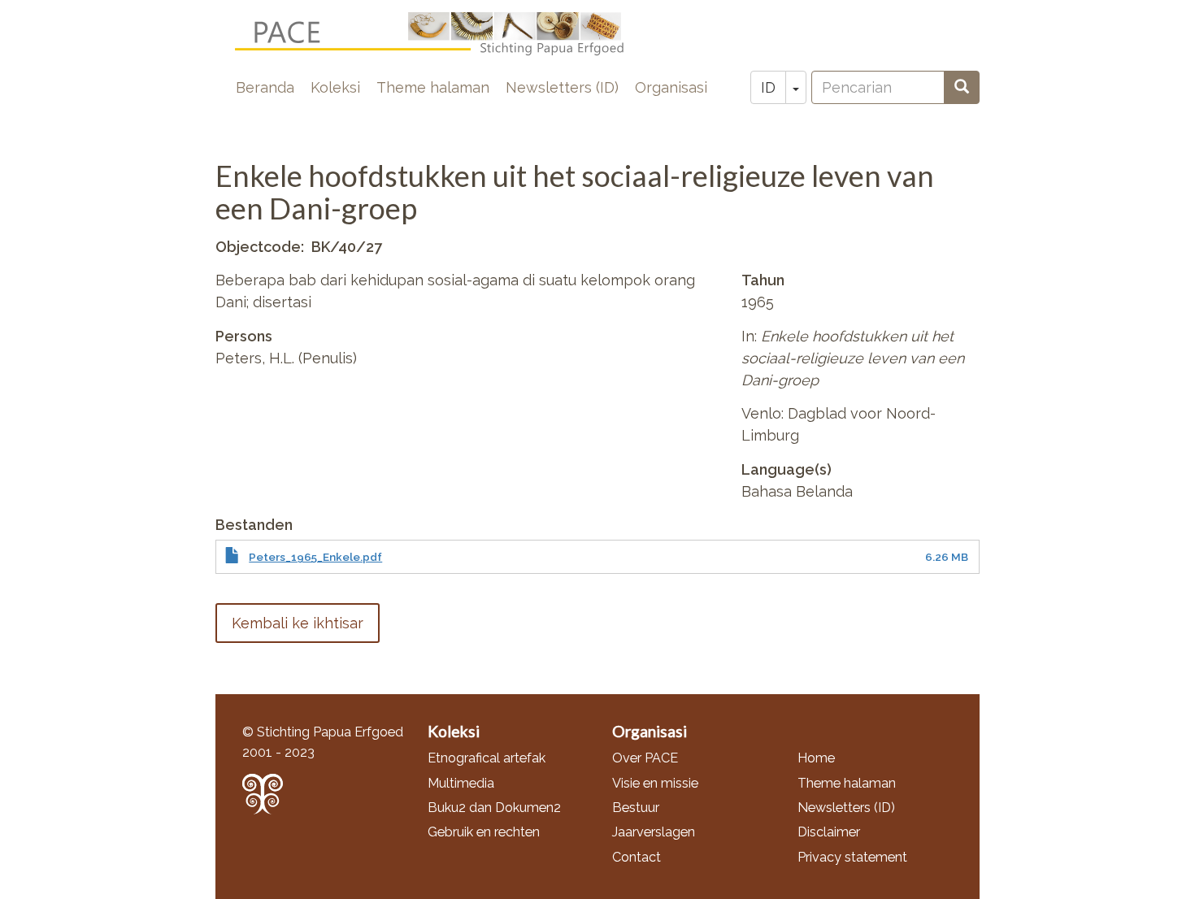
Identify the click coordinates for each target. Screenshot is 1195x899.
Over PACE (645, 758)
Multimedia (461, 783)
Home (816, 758)
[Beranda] (442, 34)
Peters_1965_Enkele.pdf (315, 556)
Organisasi (671, 87)
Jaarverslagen (653, 832)
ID (768, 87)
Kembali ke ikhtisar (297, 623)
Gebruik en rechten (484, 832)
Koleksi (335, 87)
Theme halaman (432, 87)
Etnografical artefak (486, 758)
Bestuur (635, 807)
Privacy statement (852, 857)
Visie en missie (655, 783)
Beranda (265, 87)
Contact (636, 857)
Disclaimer (828, 832)
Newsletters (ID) (562, 87)
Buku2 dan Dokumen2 (494, 807)
